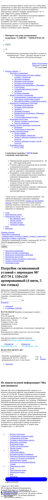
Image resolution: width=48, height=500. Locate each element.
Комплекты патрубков (18, 442)
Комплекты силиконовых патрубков (19, 255)
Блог (11, 474)
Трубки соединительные (14, 261)
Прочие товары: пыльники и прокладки (20, 259)
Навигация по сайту (17, 466)
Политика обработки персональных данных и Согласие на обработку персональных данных (23, 458)
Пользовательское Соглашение (21, 454)
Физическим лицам (17, 472)
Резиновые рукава (12, 263)
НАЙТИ (4, 247)
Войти (34, 63)
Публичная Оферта (17, 452)
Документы (14, 450)
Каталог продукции (17, 434)
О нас (12, 468)
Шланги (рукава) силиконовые (17, 253)
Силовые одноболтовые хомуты (22, 440)
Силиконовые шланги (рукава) (21, 436)
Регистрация (42, 63)
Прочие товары (16, 448)
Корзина (35, 65)
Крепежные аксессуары (14, 257)
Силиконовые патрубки (19, 438)
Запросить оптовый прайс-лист (26, 479)
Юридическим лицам (18, 470)
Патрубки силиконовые (14, 251)
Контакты (13, 476)
